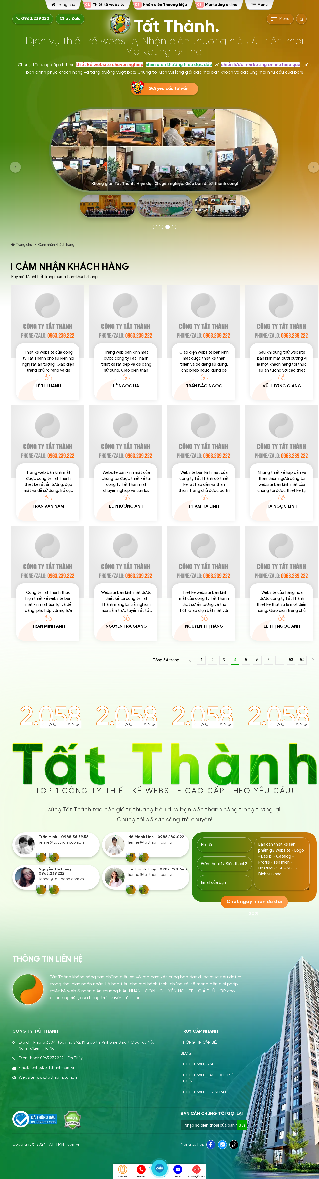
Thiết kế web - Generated (206, 1092)
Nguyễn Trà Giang (126, 626)
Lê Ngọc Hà (126, 386)
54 (302, 659)
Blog (186, 1053)
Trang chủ (24, 244)
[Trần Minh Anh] (47, 562)
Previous (15, 167)
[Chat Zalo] (54, 857)
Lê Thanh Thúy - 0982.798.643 (157, 869)
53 (291, 659)
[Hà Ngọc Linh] (281, 441)
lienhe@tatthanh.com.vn (61, 842)
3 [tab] (167, 227)
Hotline (141, 1176)
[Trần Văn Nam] (47, 441)
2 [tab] (161, 227)
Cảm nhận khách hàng (56, 244)
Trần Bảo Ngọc (204, 386)
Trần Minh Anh (48, 626)
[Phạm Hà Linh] (203, 441)
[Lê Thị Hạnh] (47, 321)
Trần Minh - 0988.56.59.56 (64, 837)
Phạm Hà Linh (204, 506)
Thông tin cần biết (200, 1042)
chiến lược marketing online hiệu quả (260, 64)
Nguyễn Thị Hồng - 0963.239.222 (56, 871)
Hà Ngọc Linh (281, 506)
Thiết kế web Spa (197, 1064)
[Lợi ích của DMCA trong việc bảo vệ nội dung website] (72, 1120)
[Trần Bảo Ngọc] (203, 321)
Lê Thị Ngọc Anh (282, 626)
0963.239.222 (34, 18)
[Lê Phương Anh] (125, 441)
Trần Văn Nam (48, 506)
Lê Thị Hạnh (48, 386)
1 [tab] (155, 227)
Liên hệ (122, 1176)
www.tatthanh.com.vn (56, 1077)
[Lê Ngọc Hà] (125, 321)
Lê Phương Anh (126, 506)
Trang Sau (313, 660)
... (279, 659)
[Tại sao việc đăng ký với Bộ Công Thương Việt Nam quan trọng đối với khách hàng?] (34, 1119)
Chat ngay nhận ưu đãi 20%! (254, 903)
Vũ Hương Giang (282, 386)
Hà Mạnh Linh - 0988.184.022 (156, 837)
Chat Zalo (70, 18)
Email (178, 1176)
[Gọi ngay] (41, 857)
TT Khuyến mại (196, 1176)
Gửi (241, 1125)
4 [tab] (174, 227)
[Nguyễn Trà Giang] (125, 562)
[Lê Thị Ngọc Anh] (281, 562)
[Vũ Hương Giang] (281, 321)
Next (313, 167)
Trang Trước (190, 660)
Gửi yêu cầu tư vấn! (168, 88)
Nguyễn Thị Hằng (204, 626)
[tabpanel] (164, 164)
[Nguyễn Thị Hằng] (203, 562)
